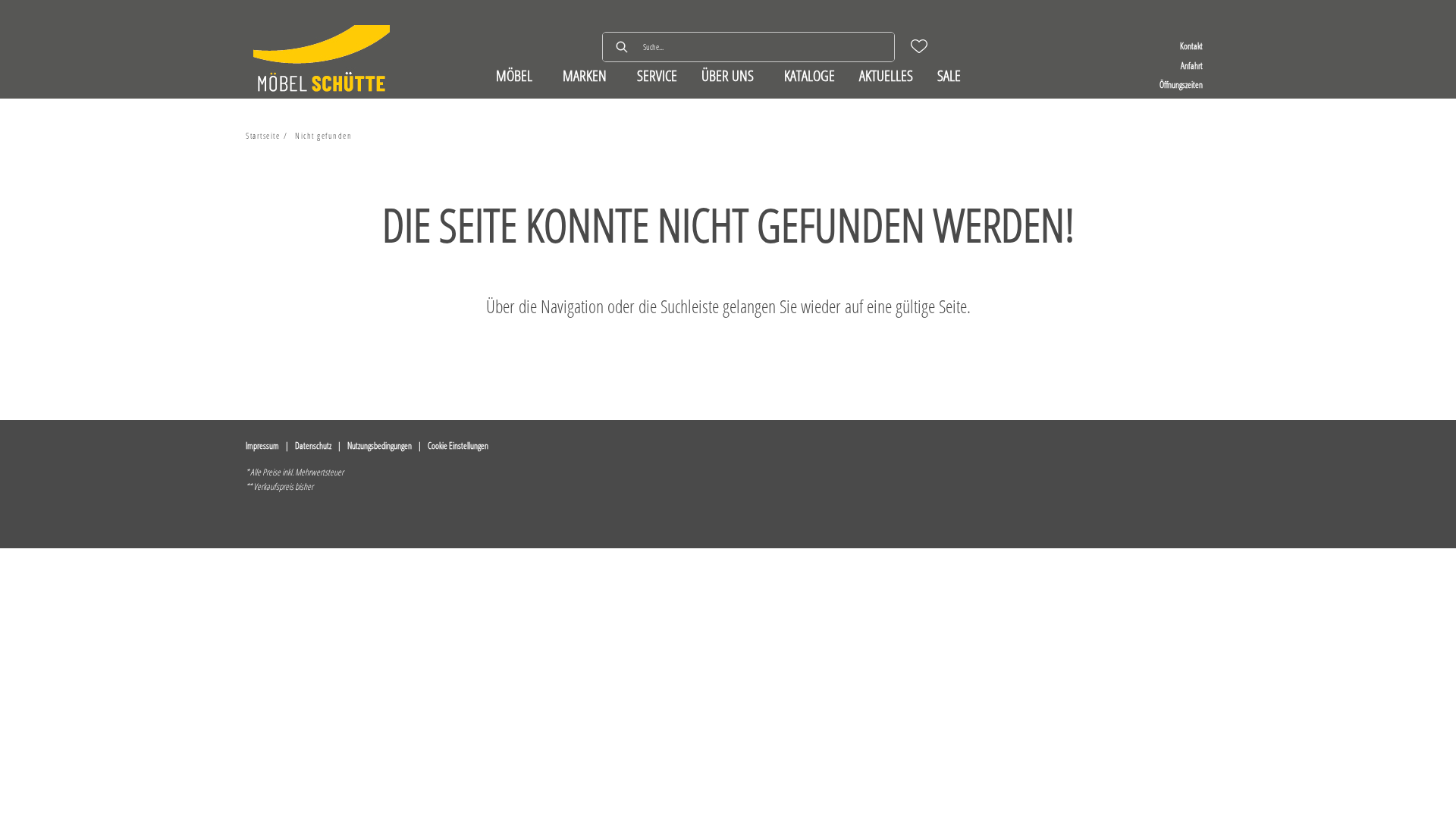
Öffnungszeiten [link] (1181, 84)
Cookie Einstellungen (458, 445)
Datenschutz (313, 445)
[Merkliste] (919, 46)
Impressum (262, 445)
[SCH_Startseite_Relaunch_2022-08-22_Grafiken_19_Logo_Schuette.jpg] (321, 60)
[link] (514, 75)
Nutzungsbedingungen (379, 445)
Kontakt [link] (1191, 45)
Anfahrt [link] (1192, 65)
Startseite (263, 135)
